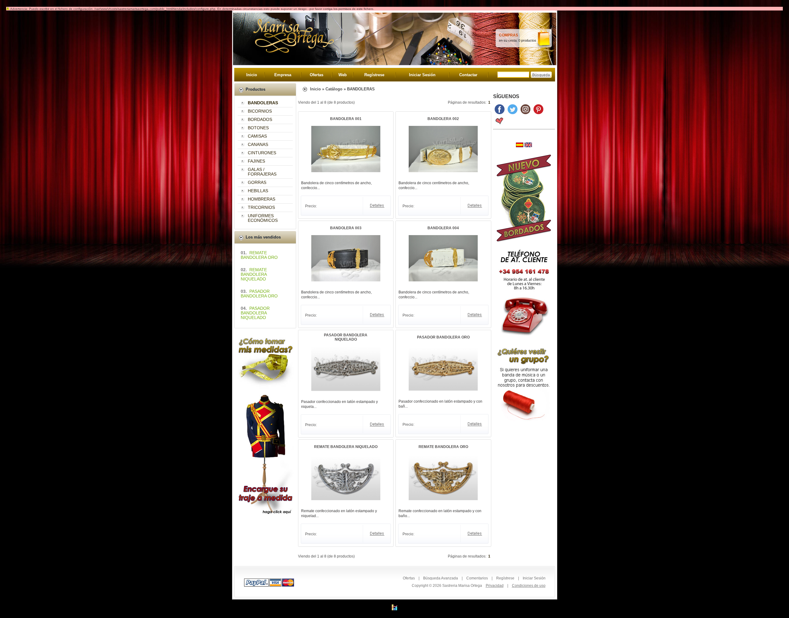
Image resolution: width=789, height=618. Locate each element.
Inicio (251, 75)
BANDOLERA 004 (443, 228)
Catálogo (333, 89)
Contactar (468, 75)
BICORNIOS (260, 111)
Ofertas (316, 75)
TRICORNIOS (261, 207)
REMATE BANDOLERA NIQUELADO (346, 447)
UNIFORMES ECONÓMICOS (263, 218)
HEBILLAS (258, 190)
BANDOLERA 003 (346, 228)
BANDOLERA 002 (443, 119)
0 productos (527, 40)
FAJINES (256, 161)
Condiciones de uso (529, 585)
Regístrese (374, 75)
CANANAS (258, 144)
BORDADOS (260, 119)
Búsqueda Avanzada (440, 578)
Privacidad (495, 585)
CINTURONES (262, 152)
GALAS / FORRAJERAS (262, 171)
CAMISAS (257, 136)
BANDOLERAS (361, 89)
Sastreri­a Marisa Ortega (462, 585)
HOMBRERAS (261, 199)
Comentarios (477, 578)
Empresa (282, 75)
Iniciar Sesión (422, 75)
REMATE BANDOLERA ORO (443, 447)
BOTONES (258, 127)
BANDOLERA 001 (346, 119)
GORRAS (257, 182)
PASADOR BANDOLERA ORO (443, 337)
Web (342, 75)
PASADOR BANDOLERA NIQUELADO (345, 337)
